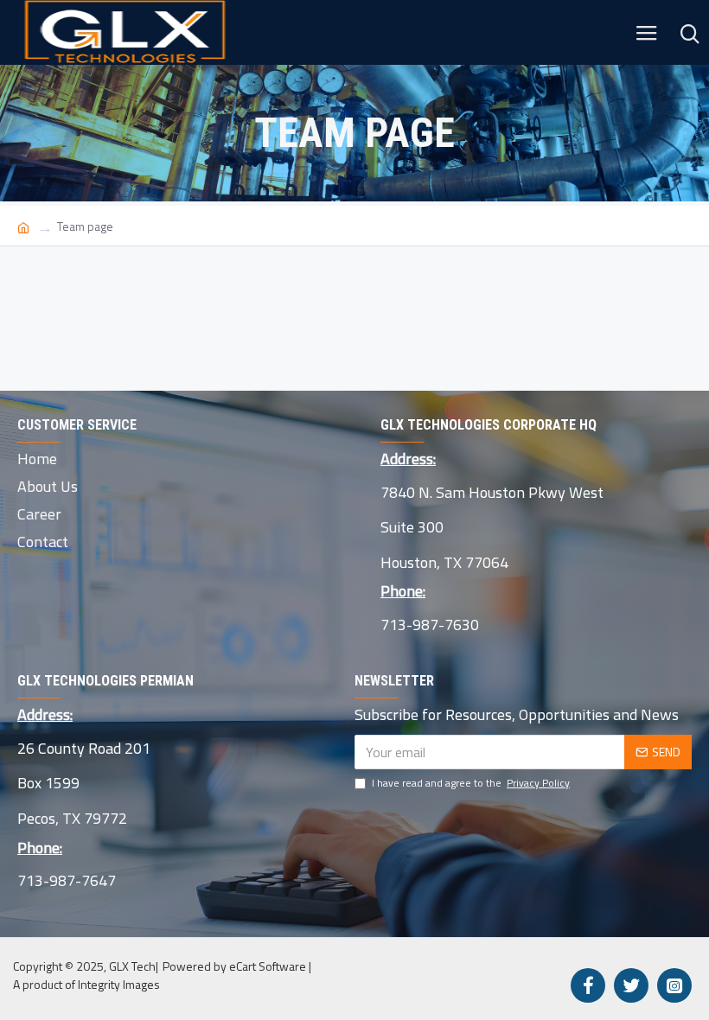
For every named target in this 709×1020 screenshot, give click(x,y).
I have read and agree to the (471, 783)
